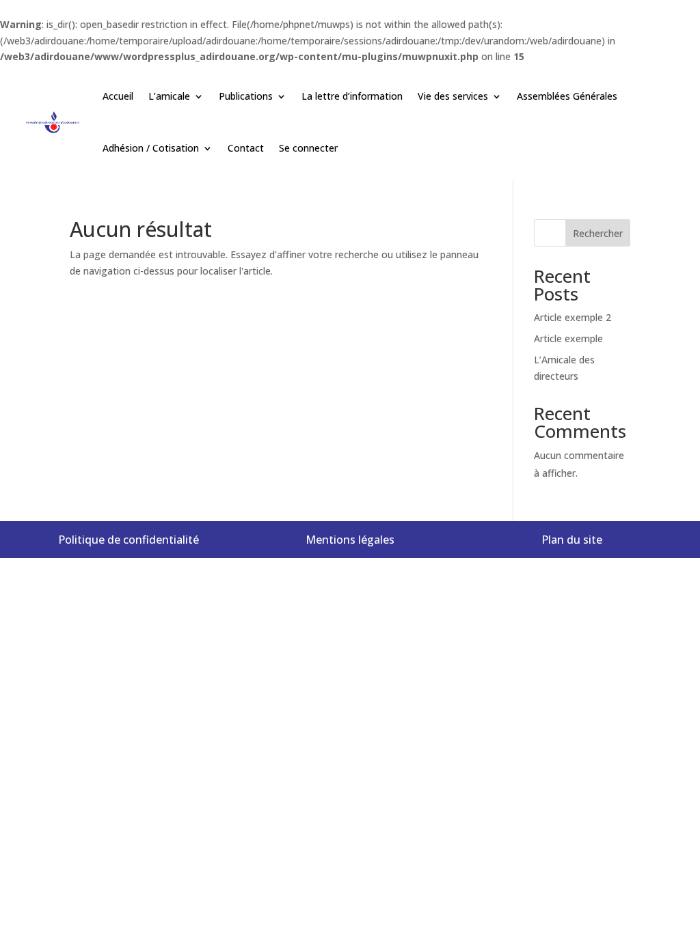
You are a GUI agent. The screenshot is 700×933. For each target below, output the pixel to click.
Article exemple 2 (572, 317)
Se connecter (308, 147)
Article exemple (568, 338)
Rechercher (598, 233)
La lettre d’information (352, 95)
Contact (246, 147)
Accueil (118, 95)
